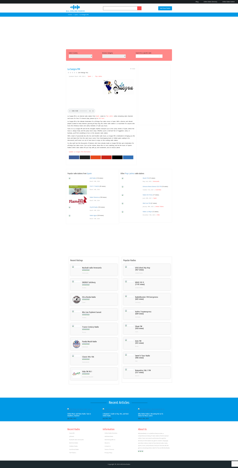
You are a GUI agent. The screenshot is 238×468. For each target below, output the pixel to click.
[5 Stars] (77, 73)
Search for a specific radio (143, 53)
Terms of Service (109, 449)
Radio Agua (93, 215)
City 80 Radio (94, 207)
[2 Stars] (70, 73)
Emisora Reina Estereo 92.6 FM (152, 186)
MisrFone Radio (73, 443)
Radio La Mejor (147, 211)
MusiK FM (146, 178)
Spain (76, 14)
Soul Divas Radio (74, 449)
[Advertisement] (119, 32)
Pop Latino (98, 76)
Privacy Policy (108, 452)
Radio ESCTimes (148, 195)
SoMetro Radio (73, 446)
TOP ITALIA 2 (72, 452)
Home (70, 14)
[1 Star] (68, 73)
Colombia (158, 190)
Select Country (73, 53)
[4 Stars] (74, 73)
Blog (196, 2)
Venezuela (156, 181)
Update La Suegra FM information (80, 152)
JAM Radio (93, 178)
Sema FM (71, 433)
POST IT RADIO (94, 186)
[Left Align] (139, 8)
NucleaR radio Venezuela (76, 439)
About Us (107, 443)
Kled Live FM (146, 203)
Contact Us (108, 446)
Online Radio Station (228, 2)
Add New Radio (165, 8)
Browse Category (107, 53)
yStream (71, 436)
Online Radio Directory (210, 2)
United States (159, 206)
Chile (158, 215)
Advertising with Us (110, 439)
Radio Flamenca (94, 197)
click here (101, 118)
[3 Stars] (72, 73)
